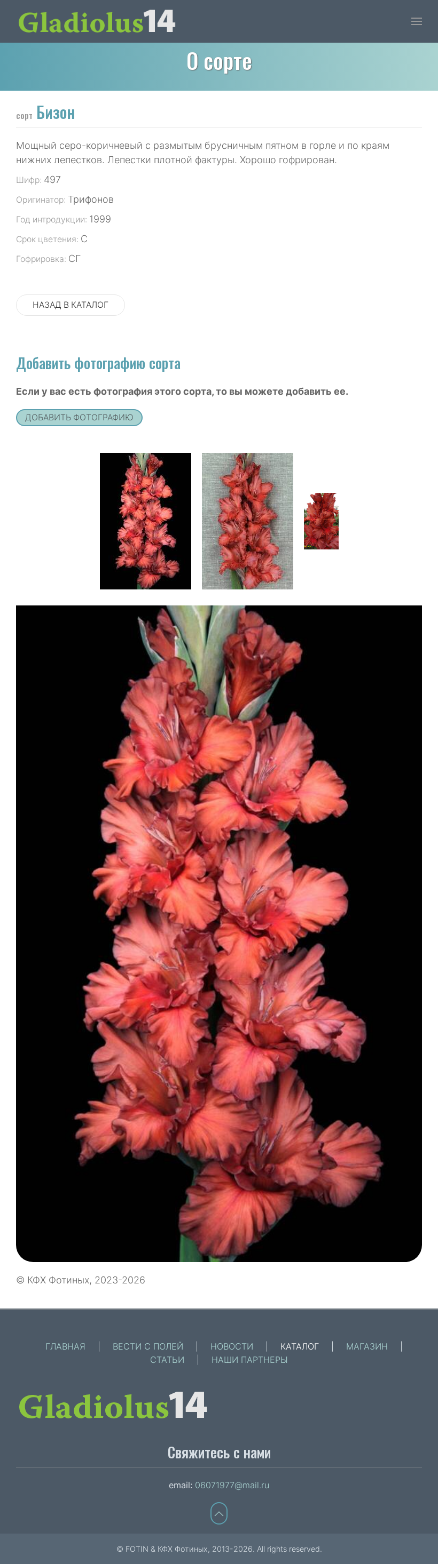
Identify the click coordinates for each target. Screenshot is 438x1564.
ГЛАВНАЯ (65, 1346)
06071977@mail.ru (232, 1485)
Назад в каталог (70, 305)
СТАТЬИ (167, 1359)
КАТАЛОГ (299, 1346)
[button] (416, 21)
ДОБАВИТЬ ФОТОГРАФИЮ (79, 417)
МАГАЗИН (367, 1346)
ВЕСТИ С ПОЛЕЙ (148, 1346)
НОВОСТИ (231, 1346)
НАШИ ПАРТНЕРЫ (250, 1359)
